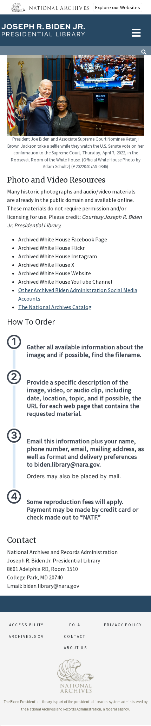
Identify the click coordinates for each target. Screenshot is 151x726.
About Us (75, 647)
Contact (75, 636)
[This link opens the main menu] (136, 31)
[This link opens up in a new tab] (75, 675)
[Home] (51, 30)
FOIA (75, 624)
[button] (0, 725)
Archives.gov (26, 636)
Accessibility (26, 624)
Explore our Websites (117, 7)
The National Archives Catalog (55, 306)
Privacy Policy (123, 624)
